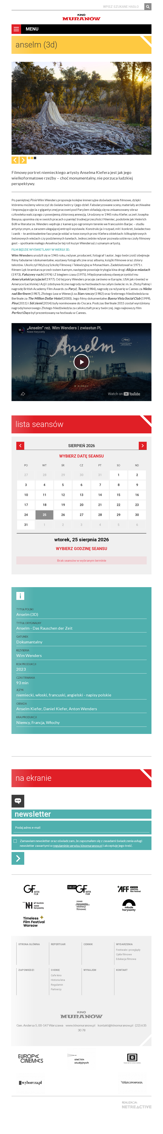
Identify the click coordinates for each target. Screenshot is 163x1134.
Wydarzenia (124, 944)
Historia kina (58, 979)
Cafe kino (56, 975)
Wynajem (89, 969)
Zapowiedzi (26, 969)
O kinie (55, 969)
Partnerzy (56, 989)
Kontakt (122, 969)
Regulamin (57, 984)
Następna (23, 160)
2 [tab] (32, 158)
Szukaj (147, 6)
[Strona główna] (81, 17)
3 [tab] (35, 158)
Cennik (88, 944)
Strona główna (29, 944)
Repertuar (58, 944)
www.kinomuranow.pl (80, 1025)
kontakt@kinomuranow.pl (115, 1025)
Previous (15, 160)
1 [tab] (29, 158)
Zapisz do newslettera (18, 858)
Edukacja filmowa (126, 958)
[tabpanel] (81, 108)
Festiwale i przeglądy (128, 949)
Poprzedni (20, 446)
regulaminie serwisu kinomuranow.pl (77, 845)
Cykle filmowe (124, 954)
